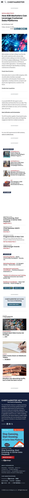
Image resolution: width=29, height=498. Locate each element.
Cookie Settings (13, 469)
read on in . (8, 134)
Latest (4, 354)
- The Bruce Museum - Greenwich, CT (13, 270)
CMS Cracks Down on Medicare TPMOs (14, 356)
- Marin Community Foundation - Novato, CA (13, 258)
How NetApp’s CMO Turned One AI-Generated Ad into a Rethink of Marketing (17, 184)
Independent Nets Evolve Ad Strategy (13, 334)
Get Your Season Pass (9, 241)
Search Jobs (18, 288)
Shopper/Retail (15, 151)
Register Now (7, 223)
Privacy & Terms (5, 471)
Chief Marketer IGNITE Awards (11, 229)
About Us (17, 468)
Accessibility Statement (18, 471)
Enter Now (6, 231)
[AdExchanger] (7, 460)
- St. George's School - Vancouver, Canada (13, 264)
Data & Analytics (7, 13)
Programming (6, 331)
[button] (2, 2)
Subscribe (11, 468)
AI (11, 180)
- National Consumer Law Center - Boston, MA (14, 276)
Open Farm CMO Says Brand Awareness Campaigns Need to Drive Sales (17, 165)
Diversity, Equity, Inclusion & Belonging (12, 472)
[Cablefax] (6, 337)
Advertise (4, 468)
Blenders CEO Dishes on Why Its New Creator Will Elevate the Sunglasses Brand (18, 174)
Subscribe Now (14, 304)
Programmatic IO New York (13, 237)
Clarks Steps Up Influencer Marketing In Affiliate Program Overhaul (18, 155)
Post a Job (7, 288)
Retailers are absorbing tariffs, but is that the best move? (14, 379)
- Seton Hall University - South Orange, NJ (14, 282)
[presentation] (6, 154)
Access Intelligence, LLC (11, 490)
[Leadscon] (7, 359)
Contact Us (4, 469)
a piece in (13, 60)
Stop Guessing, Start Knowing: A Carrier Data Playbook (12, 220)
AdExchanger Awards (11, 247)
